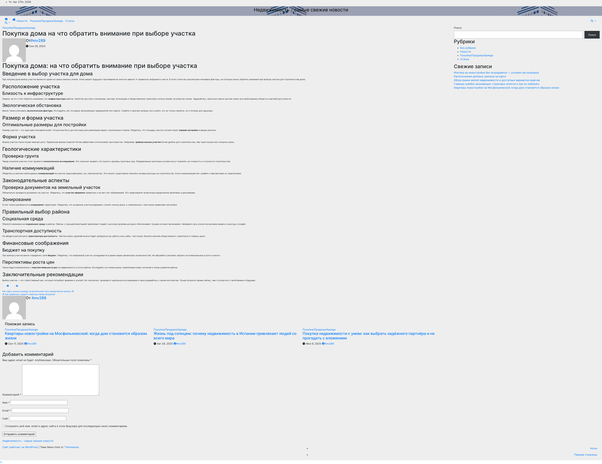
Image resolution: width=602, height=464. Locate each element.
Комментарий (11, 394)
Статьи (69, 20)
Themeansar (71, 447)
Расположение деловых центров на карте (480, 76)
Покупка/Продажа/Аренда (46, 20)
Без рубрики (468, 47)
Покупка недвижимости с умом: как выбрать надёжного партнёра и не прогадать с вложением (369, 335)
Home (593, 448)
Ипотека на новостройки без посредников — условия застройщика (496, 72)
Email (6, 410)
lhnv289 (38, 40)
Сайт (5, 418)
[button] (7, 22)
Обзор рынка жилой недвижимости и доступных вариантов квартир (497, 80)
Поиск (458, 27)
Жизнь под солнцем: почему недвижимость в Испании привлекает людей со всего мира (225, 335)
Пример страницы (585, 454)
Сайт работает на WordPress (20, 447)
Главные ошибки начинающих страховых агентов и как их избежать (496, 83)
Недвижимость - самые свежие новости (301, 10)
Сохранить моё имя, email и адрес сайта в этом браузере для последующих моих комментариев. (66, 426)
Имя (6, 402)
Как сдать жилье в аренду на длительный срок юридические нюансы (37, 291)
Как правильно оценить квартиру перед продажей (29, 294)
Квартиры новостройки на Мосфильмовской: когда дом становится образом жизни (76, 335)
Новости (22, 20)
